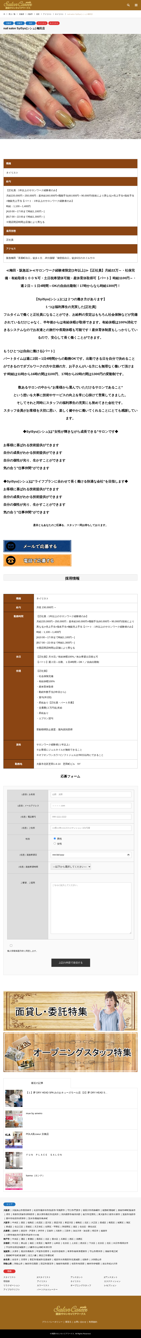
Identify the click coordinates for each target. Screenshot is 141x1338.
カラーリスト (43, 1285)
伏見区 (39, 1243)
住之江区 (19, 1226)
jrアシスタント (111, 1277)
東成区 (9, 1226)
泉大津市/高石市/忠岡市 (48, 1214)
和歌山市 (18, 1263)
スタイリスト (9, 1277)
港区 (75, 1226)
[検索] (128, 5)
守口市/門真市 (73, 1210)
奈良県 (6, 1259)
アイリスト (42, 23)
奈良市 (15, 1259)
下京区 (92, 1243)
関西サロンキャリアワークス (63, 1334)
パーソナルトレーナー (47, 1289)
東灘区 (31, 1239)
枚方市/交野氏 (89, 1214)
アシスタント (76, 1277)
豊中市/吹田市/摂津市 (16, 1218)
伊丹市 (41, 1231)
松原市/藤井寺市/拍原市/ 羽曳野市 (49, 1210)
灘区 (23, 1239)
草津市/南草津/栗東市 (77, 1251)
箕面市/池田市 (129, 1214)
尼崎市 (15, 1231)
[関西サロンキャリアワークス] (17, 5)
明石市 (95, 1231)
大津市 (15, 1251)
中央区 (15, 1222)
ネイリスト (54, 23)
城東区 (120, 1222)
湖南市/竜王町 (111, 1251)
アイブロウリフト (11, 1289)
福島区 (31, 1222)
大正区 (94, 1222)
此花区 (39, 1222)
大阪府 (8, 23)
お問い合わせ (80, 1322)
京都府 (6, 1243)
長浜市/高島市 (27, 1251)
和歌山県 (7, 1263)
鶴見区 (112, 1222)
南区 (32, 1243)
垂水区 (55, 1239)
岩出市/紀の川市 (109, 1263)
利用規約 (93, 1322)
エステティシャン (112, 1281)
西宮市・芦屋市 (28, 1231)
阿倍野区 (66, 1226)
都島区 (79, 1222)
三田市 (67, 1231)
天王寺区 (38, 1226)
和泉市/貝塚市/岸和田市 (23, 1214)
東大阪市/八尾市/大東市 (109, 1214)
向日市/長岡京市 (120, 1243)
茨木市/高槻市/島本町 (38, 1218)
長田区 (39, 1239)
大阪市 (19, 23)
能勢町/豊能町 (108, 1210)
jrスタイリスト (44, 1277)
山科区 (57, 1243)
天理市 (24, 1259)
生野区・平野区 (52, 1226)
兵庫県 (6, 1231)
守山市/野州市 (96, 1251)
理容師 (6, 1281)
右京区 (66, 1243)
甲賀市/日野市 (42, 1251)
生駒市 (85, 1259)
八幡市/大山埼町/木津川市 (40, 1247)
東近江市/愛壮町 (46, 1255)
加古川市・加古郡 (81, 1231)
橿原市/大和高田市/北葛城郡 (67, 1259)
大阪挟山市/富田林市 (21, 1210)
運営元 (68, 1322)
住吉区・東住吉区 (88, 1226)
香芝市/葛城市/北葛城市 (40, 1259)
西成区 (103, 1222)
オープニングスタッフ (80, 1285)
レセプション (110, 1285)
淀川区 (48, 1222)
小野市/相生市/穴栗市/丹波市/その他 (22, 1235)
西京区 (83, 1243)
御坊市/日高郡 (31, 1263)
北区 (30, 23)
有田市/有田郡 (78, 1263)
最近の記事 (37, 1083)
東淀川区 (69, 1222)
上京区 (75, 1243)
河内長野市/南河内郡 (70, 1214)
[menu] (136, 5)
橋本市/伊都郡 (93, 1263)
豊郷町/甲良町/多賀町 (16, 1255)
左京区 (101, 1243)
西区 (23, 1222)
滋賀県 (6, 1251)
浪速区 (29, 1226)
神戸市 (6, 1239)
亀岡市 (48, 1243)
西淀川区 (58, 1222)
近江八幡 (32, 1255)
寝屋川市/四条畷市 (91, 1210)
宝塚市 (50, 1231)
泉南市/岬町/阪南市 (126, 1210)
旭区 (128, 1222)
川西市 (59, 1231)
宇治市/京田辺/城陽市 (16, 1247)
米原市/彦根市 (58, 1251)
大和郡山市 (96, 1259)
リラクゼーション (11, 1285)
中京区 (15, 1243)
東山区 (24, 1243)
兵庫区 (64, 1239)
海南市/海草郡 (62, 1263)
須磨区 (79, 1239)
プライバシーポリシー (52, 1322)
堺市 (8, 1214)
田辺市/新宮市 (47, 1263)
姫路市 (104, 1231)
